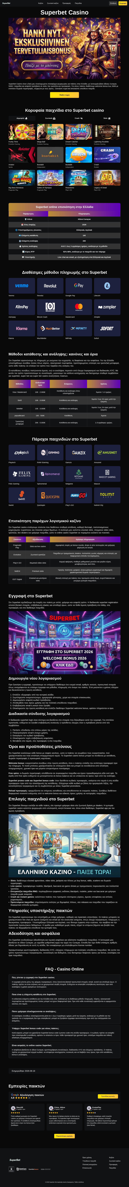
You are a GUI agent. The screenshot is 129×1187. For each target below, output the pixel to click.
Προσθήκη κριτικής (108, 1096)
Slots (105, 118)
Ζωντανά (48, 118)
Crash (77, 118)
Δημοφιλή (20, 118)
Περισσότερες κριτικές (64, 1136)
